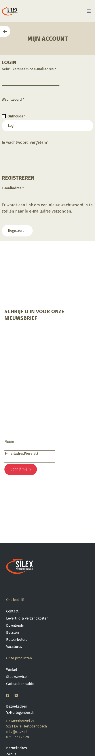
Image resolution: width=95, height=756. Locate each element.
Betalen (12, 632)
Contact (12, 611)
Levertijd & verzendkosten (27, 618)
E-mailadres (13, 188)
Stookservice (16, 677)
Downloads (15, 625)
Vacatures (14, 647)
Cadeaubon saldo (20, 684)
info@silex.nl (16, 731)
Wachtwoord (13, 99)
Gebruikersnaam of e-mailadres (29, 69)
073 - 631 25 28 (17, 737)
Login (12, 125)
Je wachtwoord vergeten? (25, 142)
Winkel (11, 670)
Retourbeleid (17, 639)
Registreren (17, 230)
